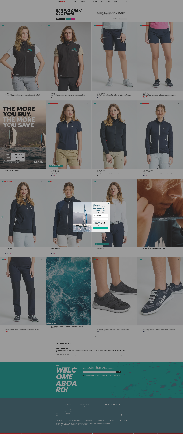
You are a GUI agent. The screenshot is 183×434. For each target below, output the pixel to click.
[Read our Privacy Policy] (107, 224)
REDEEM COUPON (100, 227)
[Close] (108, 203)
